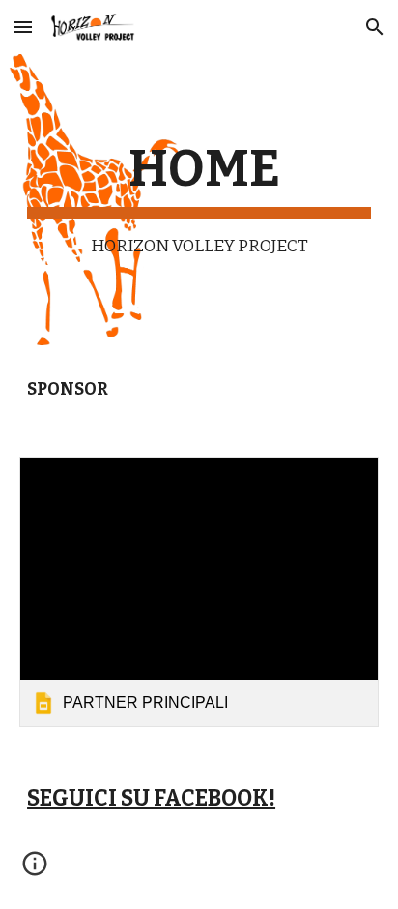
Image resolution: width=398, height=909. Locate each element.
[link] (199, 592)
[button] (23, 26)
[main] (199, 200)
